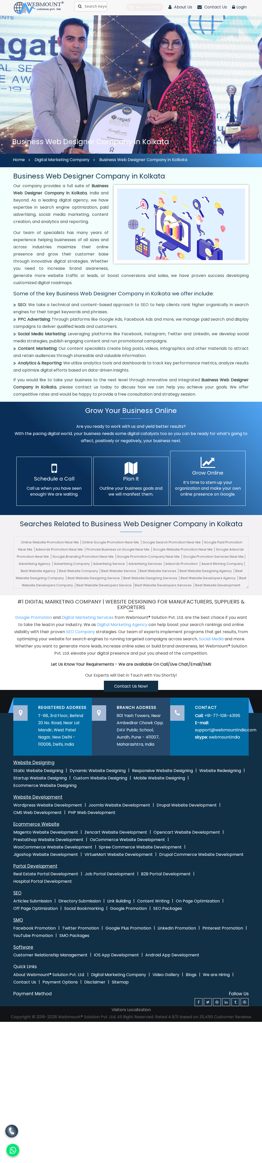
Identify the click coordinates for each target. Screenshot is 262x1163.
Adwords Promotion (182, 564)
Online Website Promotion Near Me (50, 542)
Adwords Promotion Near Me (60, 549)
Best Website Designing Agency (206, 571)
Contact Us (215, 7)
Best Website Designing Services (150, 578)
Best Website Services (158, 571)
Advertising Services (145, 564)
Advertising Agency (35, 564)
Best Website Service (119, 571)
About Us (182, 7)
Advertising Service (109, 564)
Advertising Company (72, 564)
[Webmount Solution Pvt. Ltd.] (38, 7)
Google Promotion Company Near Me (148, 556)
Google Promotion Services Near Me (213, 556)
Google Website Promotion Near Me (183, 549)
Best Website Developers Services (163, 585)
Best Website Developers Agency (208, 578)
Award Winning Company (222, 564)
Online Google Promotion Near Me (111, 542)
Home (19, 160)
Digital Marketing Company (62, 160)
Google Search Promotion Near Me (172, 542)
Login (241, 7)
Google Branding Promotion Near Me (83, 556)
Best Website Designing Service (94, 578)
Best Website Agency (38, 571)
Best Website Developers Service (104, 585)
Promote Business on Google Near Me (118, 549)
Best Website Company (79, 571)
